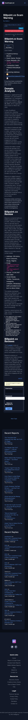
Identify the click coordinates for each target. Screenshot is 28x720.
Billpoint (10, 24)
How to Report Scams (14, 684)
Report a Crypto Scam (14, 660)
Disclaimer (14, 701)
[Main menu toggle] (25, 3)
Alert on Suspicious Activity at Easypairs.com (13, 613)
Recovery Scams (14, 679)
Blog (14, 667)
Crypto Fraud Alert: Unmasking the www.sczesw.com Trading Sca (13, 592)
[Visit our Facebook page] (15, 646)
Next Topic (14, 418)
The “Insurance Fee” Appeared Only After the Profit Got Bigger (13, 439)
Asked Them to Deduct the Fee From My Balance (13, 524)
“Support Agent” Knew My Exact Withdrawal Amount (12, 468)
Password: (8, 396)
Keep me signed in (10, 403)
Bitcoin (19, 24)
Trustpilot (10, 345)
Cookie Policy (14, 699)
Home (14, 658)
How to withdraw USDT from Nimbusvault (13, 565)
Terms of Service (14, 694)
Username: (8, 388)
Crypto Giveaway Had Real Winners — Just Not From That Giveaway (12, 488)
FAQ (14, 687)
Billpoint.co (14, 24)
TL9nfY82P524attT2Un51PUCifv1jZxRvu (13, 548)
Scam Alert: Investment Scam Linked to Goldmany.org (13, 539)
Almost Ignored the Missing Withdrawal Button (12, 497)
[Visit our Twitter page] (12, 646)
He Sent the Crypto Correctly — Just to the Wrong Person (13, 505)
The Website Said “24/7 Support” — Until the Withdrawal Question (11, 449)
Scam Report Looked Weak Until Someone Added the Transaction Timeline (12, 478)
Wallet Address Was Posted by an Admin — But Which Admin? (13, 459)
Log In (9, 408)
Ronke (6, 26)
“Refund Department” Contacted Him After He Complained (11, 514)
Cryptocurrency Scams (14, 682)
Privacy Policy (14, 696)
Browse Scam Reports (14, 663)
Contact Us (14, 672)
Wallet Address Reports (14, 665)
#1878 (20, 378)
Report (21, 28)
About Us (14, 670)
